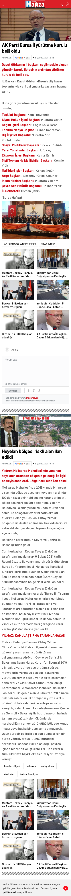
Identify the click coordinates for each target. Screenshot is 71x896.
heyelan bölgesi (12, 766)
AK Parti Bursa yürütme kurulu (20, 243)
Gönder (13, 390)
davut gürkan (48, 243)
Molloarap (31, 766)
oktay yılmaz (47, 766)
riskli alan (9, 774)
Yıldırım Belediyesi (29, 774)
